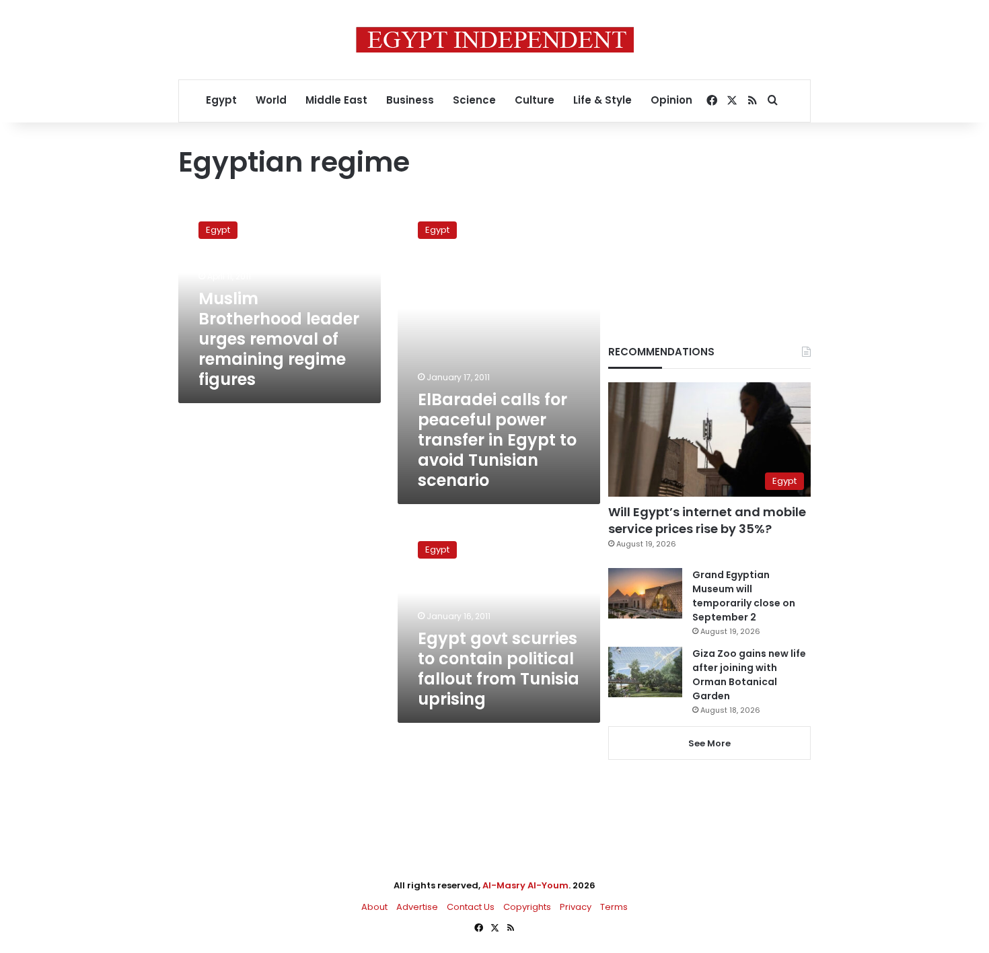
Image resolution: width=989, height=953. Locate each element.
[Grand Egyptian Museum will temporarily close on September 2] (645, 593)
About (374, 907)
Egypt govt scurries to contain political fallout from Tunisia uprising (498, 668)
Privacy (575, 907)
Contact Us (470, 907)
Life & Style (602, 100)
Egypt (221, 100)
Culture (534, 100)
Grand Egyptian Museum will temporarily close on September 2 (743, 596)
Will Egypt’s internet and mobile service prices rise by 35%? (707, 520)
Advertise (417, 907)
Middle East (336, 100)
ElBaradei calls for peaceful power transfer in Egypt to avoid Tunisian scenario (497, 439)
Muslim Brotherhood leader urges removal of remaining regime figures (278, 338)
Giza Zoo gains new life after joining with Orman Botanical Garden (749, 675)
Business (410, 100)
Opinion (671, 100)
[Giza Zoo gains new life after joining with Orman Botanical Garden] (645, 672)
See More (709, 743)
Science (474, 100)
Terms (614, 907)
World (271, 100)
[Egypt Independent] (495, 39)
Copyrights (527, 907)
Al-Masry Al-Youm (525, 885)
